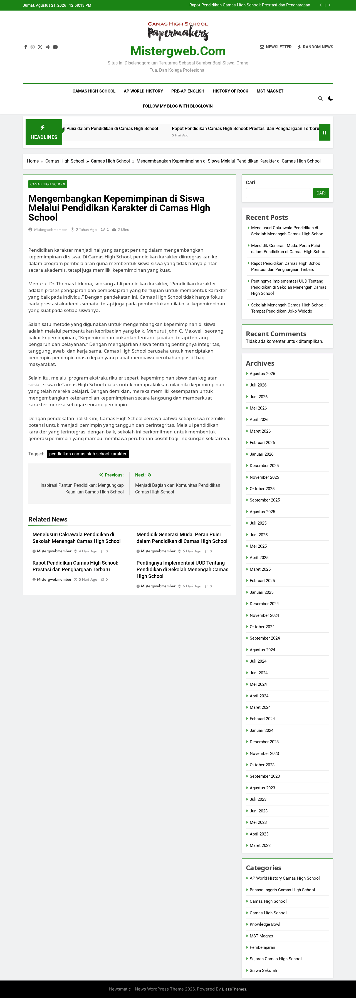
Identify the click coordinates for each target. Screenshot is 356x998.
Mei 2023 (258, 822)
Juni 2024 (259, 672)
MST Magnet (270, 91)
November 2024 (264, 615)
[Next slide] (329, 5)
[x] (40, 47)
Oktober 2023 (262, 764)
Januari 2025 (261, 592)
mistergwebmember (50, 229)
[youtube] (55, 47)
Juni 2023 (259, 811)
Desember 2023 (264, 741)
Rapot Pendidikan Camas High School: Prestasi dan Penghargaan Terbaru (249, 5)
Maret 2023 (260, 845)
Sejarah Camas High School (276, 958)
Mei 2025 (258, 546)
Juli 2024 (258, 661)
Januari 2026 (261, 454)
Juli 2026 (258, 385)
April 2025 (259, 557)
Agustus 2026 (262, 373)
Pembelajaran (262, 947)
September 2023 (265, 776)
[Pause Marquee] (324, 132)
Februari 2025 (262, 580)
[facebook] (26, 47)
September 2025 (265, 500)
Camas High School (94, 91)
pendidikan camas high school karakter (87, 453)
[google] (47, 47)
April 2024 (259, 695)
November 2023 (264, 753)
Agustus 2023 (262, 787)
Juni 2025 (259, 534)
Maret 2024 (260, 707)
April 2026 (259, 419)
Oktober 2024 (262, 626)
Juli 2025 (258, 523)
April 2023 (259, 834)
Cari (250, 182)
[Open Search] (320, 98)
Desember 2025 (264, 465)
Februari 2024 (262, 718)
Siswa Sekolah (263, 970)
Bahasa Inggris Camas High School (282, 889)
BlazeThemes (234, 989)
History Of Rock (230, 91)
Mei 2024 (258, 684)
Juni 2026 (259, 396)
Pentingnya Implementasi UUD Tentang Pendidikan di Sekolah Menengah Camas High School (182, 569)
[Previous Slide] (321, 5)
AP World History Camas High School (285, 878)
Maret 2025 (260, 569)
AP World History (143, 91)
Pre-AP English (187, 91)
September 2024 (265, 638)
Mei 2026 (258, 408)
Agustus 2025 (262, 511)
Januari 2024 (261, 730)
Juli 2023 (258, 799)
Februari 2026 (262, 442)
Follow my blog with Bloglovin (178, 106)
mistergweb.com (178, 51)
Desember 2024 (264, 603)
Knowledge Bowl (265, 924)
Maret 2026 (260, 431)
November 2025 (264, 477)
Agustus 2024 (262, 649)
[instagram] (32, 47)
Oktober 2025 (262, 488)
